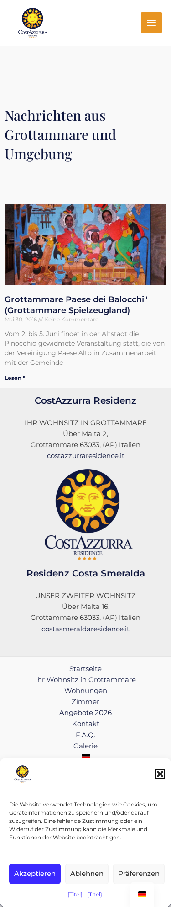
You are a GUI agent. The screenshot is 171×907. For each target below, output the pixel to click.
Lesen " (15, 377)
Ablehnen (87, 873)
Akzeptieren (35, 873)
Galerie (85, 746)
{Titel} (75, 894)
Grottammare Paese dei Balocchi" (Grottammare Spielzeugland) (76, 304)
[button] (160, 774)
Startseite (85, 669)
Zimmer (85, 702)
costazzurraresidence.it (85, 456)
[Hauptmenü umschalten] (151, 22)
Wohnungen (85, 691)
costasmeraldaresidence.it (85, 629)
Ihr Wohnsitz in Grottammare (85, 680)
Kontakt (85, 724)
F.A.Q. (85, 735)
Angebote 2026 (85, 713)
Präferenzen (139, 873)
